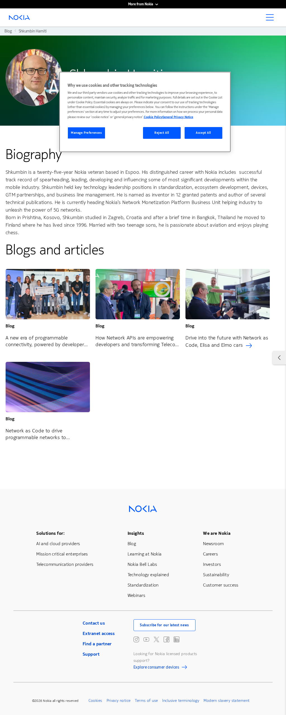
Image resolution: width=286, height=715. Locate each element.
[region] (145, 112)
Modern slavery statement (226, 700)
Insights (136, 533)
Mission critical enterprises (62, 554)
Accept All (203, 133)
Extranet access (99, 633)
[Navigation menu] (271, 19)
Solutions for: (50, 533)
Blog (132, 543)
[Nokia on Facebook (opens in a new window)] (166, 639)
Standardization (143, 585)
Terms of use (146, 700)
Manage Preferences (86, 133)
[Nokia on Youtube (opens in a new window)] (146, 639)
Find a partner (97, 644)
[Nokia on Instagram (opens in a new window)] (136, 639)
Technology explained (148, 574)
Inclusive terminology (180, 700)
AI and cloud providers (58, 543)
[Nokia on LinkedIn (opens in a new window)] (176, 639)
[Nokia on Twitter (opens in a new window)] (156, 639)
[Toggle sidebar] (279, 357)
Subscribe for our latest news (164, 625)
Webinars (136, 595)
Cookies (95, 700)
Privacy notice (119, 700)
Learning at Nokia (145, 554)
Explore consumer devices (156, 668)
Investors (212, 564)
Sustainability (216, 574)
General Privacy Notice (177, 117)
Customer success (221, 585)
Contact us (94, 623)
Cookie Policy (153, 117)
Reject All (161, 133)
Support (91, 654)
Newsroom (213, 543)
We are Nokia (216, 533)
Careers (210, 554)
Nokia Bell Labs (142, 564)
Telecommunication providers (64, 564)
